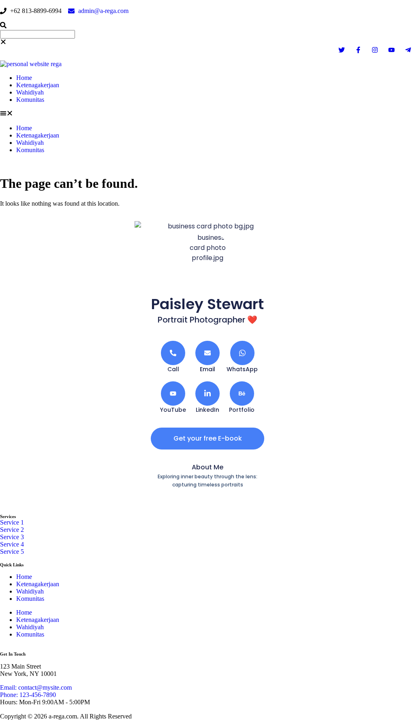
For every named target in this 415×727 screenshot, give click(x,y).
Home (24, 77)
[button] (207, 26)
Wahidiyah (30, 92)
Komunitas (30, 99)
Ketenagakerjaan (37, 85)
